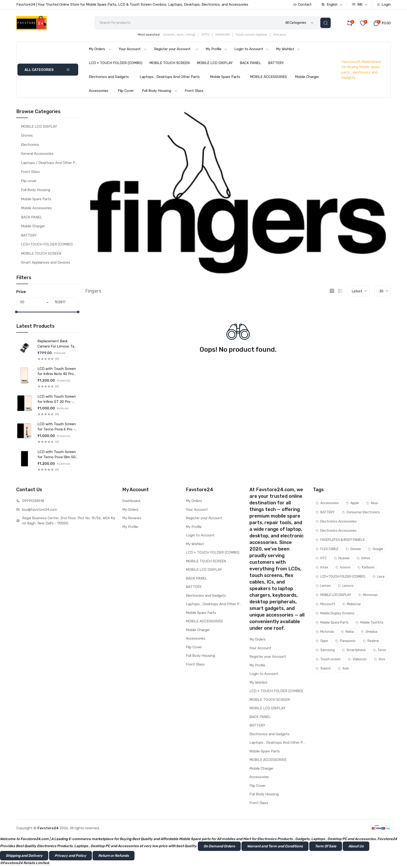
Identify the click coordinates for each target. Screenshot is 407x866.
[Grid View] (332, 291)
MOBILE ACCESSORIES (268, 77)
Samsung (327, 650)
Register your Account (172, 49)
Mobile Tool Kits (371, 623)
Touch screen (330, 659)
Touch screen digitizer (252, 34)
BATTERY (276, 63)
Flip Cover (126, 91)
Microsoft (327, 604)
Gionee (355, 549)
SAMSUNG (222, 34)
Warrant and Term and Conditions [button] (275, 846)
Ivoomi (345, 567)
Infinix (365, 558)
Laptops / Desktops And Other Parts (49, 163)
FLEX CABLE (329, 549)
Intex (324, 567)
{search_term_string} (179, 34)
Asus (374, 503)
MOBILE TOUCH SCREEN (169, 63)
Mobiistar (354, 604)
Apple (354, 503)
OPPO (205, 34)
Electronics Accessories (338, 521)
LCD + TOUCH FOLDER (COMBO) (115, 63)
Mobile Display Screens (337, 613)
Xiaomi (325, 668)
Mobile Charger (307, 77)
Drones (27, 135)
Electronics (30, 145)
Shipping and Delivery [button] (24, 856)
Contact (305, 4)
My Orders (97, 49)
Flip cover (29, 181)
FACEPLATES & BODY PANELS (342, 540)
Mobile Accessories (36, 208)
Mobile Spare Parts (225, 77)
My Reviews (131, 518)
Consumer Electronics (363, 512)
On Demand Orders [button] (219, 846)
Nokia (350, 632)
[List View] (340, 291)
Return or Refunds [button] (113, 856)
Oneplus (372, 632)
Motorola (327, 632)
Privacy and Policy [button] (70, 856)
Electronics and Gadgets (109, 77)
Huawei (344, 558)
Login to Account (248, 49)
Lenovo (348, 586)
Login (386, 4)
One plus (279, 34)
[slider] (16, 312)
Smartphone (356, 650)
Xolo (345, 668)
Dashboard (131, 501)
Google (378, 549)
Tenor (382, 650)
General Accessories (37, 153)
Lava (380, 577)
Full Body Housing (156, 91)
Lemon (325, 586)
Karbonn (368, 567)
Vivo (382, 659)
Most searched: (149, 34)
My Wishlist (285, 49)
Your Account (130, 49)
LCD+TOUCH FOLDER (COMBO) (47, 244)
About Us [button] (356, 846)
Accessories (98, 91)
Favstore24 (48, 828)
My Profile (213, 49)
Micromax (370, 595)
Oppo (324, 641)
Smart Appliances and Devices (45, 262)
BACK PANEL (250, 63)
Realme (373, 641)
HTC (323, 558)
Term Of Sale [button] (325, 846)
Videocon (360, 659)
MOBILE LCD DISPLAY (215, 63)
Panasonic (348, 641)
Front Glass (194, 91)
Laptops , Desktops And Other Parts (170, 77)
